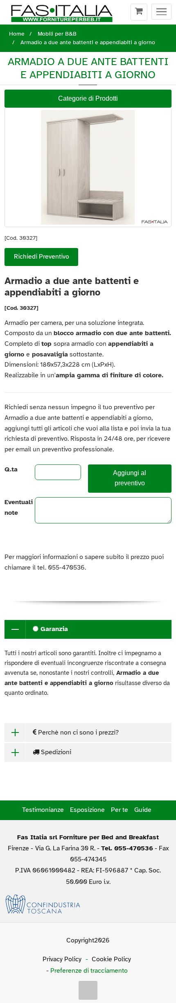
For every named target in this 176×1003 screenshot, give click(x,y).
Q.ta (11, 469)
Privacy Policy (62, 959)
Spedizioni (55, 752)
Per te (119, 810)
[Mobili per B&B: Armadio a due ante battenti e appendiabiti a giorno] (88, 167)
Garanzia (53, 629)
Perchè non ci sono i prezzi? (77, 732)
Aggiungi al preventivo (129, 478)
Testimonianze (43, 810)
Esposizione (87, 810)
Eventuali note (13, 507)
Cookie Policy (111, 959)
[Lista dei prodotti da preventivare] (139, 12)
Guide (142, 810)
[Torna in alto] (88, 990)
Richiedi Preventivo (41, 256)
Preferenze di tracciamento (89, 971)
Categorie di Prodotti (88, 98)
